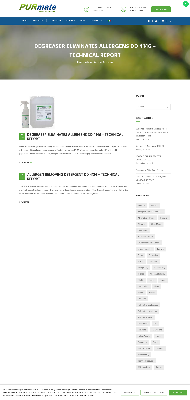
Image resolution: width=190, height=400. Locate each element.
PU (155, 324)
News (82, 21)
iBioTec (141, 274)
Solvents (159, 348)
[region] (95, 392)
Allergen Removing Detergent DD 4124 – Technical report (73, 177)
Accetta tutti (178, 392)
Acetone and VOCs (143, 170)
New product (143, 286)
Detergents (142, 230)
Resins (158, 336)
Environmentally (144, 249)
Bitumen (163, 218)
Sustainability (143, 355)
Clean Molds (156, 224)
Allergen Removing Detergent (99, 62)
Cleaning (141, 224)
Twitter (159, 367)
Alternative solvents (146, 218)
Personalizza (129, 392)
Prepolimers (143, 324)
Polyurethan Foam (145, 317)
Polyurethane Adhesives (148, 305)
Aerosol (154, 205)
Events (141, 261)
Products (54, 21)
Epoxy (140, 255)
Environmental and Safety (148, 243)
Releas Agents (144, 336)
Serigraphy (142, 342)
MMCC (140, 280)
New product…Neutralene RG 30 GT (150, 146)
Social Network (144, 348)
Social (155, 342)
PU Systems (157, 330)
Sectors (69, 21)
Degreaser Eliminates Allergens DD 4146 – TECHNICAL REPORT (75, 137)
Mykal (163, 280)
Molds (152, 280)
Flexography (143, 268)
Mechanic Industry (157, 274)
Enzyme (160, 249)
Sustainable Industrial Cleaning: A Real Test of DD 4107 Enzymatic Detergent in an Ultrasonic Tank (152, 132)
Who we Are (38, 21)
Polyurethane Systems (147, 311)
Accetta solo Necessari (154, 392)
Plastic (152, 292)
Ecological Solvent (145, 237)
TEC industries (144, 367)
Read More (24, 162)
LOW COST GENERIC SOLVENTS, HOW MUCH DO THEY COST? (151, 178)
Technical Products (146, 361)
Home (24, 21)
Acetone (141, 205)
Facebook (154, 261)
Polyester (142, 299)
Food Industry (159, 268)
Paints (140, 292)
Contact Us (160, 9)
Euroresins (153, 255)
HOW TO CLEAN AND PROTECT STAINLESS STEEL (148, 158)
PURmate (142, 330)
